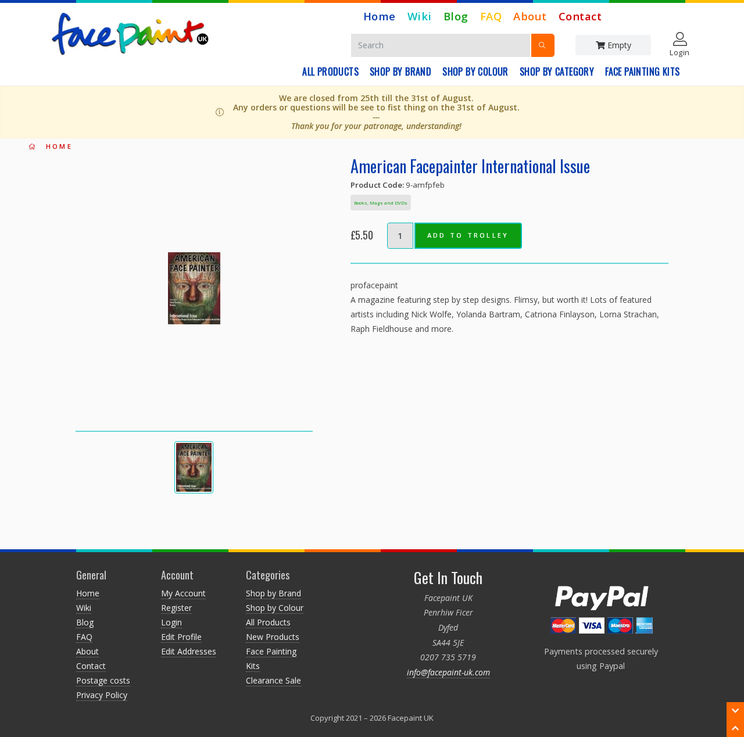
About (530, 16)
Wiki (419, 16)
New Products (272, 636)
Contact (580, 16)
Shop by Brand (400, 71)
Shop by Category (557, 71)
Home (379, 16)
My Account (183, 593)
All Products (330, 71)
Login (171, 622)
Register (176, 607)
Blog (455, 16)
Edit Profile (181, 636)
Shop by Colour (475, 71)
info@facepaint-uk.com (448, 672)
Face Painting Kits (642, 71)
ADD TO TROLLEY (468, 235)
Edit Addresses (188, 651)
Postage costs (103, 680)
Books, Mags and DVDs (380, 202)
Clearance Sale (273, 680)
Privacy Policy (101, 694)
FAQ (491, 16)
